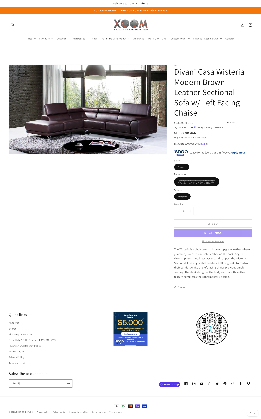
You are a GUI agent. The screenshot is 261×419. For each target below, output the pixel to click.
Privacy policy (43, 412)
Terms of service (18, 363)
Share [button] (181, 287)
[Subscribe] (68, 383)
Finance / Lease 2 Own (21, 334)
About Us (14, 322)
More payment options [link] (213, 241)
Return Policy (16, 351)
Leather (184, 197)
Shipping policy (99, 412)
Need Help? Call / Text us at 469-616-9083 (32, 340)
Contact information (78, 412)
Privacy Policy (16, 357)
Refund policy (59, 412)
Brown (183, 167)
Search (13, 328)
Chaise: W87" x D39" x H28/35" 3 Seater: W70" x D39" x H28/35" (198, 182)
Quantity (178, 204)
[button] (13, 25)
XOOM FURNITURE (24, 412)
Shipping (178, 137)
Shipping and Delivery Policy (25, 345)
